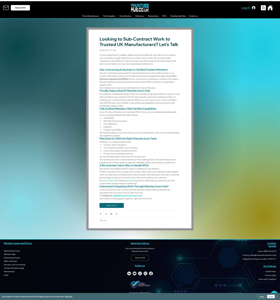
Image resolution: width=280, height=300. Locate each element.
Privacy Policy (270, 275)
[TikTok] (140, 273)
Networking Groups (12, 258)
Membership (9, 271)
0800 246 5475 (269, 251)
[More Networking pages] (159, 16)
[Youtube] (134, 273)
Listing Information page (14, 268)
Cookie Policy (270, 271)
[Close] (277, 296)
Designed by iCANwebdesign (140, 293)
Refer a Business (10, 261)
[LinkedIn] (129, 273)
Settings (262, 296)
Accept (271, 296)
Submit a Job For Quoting (14, 265)
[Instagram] (145, 273)
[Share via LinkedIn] (111, 214)
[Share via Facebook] (101, 214)
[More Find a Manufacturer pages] (100, 16)
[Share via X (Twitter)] (106, 214)
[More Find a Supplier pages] (116, 16)
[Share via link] (117, 214)
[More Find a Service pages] (132, 16)
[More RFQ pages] (167, 16)
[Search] (263, 7)
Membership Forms (12, 251)
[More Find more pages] (144, 16)
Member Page (9, 254)
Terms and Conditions (267, 279)
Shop (6, 275)
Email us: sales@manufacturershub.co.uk (259, 255)
